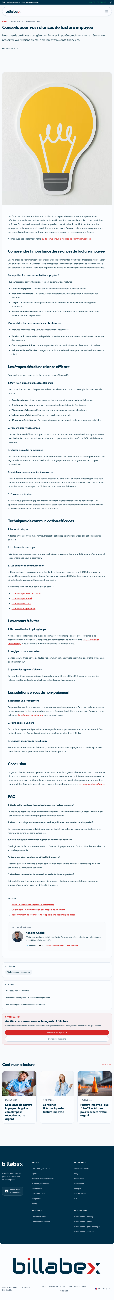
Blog (4, 21)
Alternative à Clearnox (84, 1231)
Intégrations (37, 1198)
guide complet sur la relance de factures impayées (66, 238)
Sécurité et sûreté (81, 1168)
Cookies (64, 1291)
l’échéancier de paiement (31, 715)
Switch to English (98, 2)
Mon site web (72, 945)
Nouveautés (79, 1183)
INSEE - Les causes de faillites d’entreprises (33, 904)
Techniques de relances (18, 972)
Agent (34, 1173)
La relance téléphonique (23, 608)
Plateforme (37, 1188)
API (75, 1198)
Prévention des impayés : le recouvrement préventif (28, 997)
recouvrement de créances (92, 784)
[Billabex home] (13, 11)
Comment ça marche (41, 1168)
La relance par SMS (21, 603)
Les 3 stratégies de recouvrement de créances (25, 1004)
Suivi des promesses (40, 1183)
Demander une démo (57, 1039)
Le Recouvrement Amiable (17, 990)
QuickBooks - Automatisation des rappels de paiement (38, 909)
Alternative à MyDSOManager (87, 1226)
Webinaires (79, 1178)
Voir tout (107, 1065)
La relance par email (22, 598)
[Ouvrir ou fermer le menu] (106, 11)
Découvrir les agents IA (57, 1032)
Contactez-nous (39, 1216)
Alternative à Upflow (83, 1221)
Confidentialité (57, 1287)
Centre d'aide (80, 1193)
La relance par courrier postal (26, 593)
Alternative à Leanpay (83, 1216)
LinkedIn (33, 945)
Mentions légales (77, 1287)
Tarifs (34, 1203)
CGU (44, 1287)
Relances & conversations (43, 1178)
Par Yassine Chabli (10, 48)
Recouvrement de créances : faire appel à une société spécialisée (43, 914)
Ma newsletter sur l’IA (55, 945)
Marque (77, 1188)
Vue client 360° (38, 1193)
